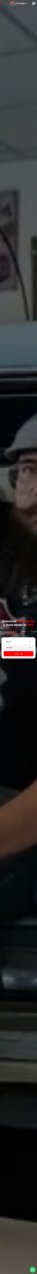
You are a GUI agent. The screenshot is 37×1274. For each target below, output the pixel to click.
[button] (33, 1270)
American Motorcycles (11, 633)
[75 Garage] (18, 3)
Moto (24, 632)
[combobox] (18, 641)
